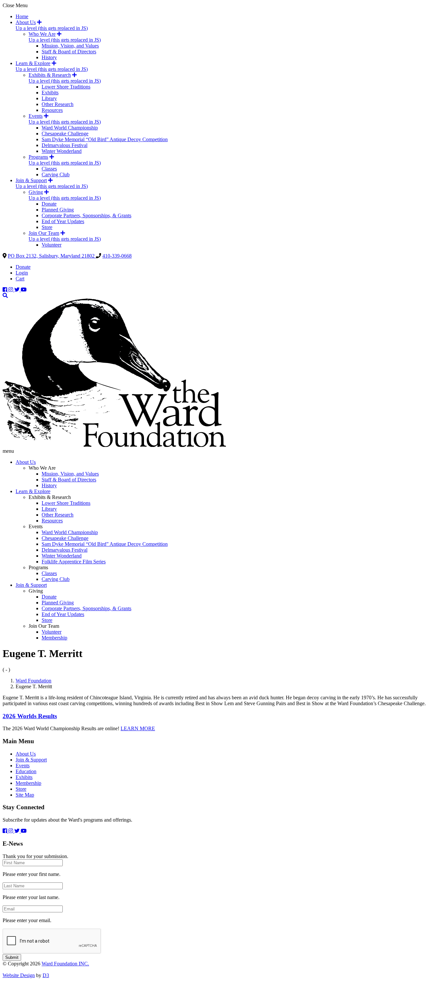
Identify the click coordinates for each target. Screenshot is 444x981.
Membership (54, 637)
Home (22, 16)
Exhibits (50, 92)
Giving (36, 192)
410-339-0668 (117, 256)
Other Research (57, 104)
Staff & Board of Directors (69, 51)
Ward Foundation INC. (65, 963)
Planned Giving (58, 209)
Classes (49, 168)
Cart (20, 278)
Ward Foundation (33, 680)
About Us (26, 22)
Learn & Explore (33, 63)
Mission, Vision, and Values (70, 45)
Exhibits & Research (50, 75)
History (49, 57)
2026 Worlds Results (30, 716)
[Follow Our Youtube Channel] (24, 289)
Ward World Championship (70, 127)
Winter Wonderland (62, 151)
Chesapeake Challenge (65, 133)
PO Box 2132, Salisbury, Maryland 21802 (52, 256)
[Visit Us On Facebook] (5, 289)
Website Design (19, 975)
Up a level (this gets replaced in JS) (52, 28)
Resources (52, 110)
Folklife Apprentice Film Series (74, 561)
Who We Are (42, 34)
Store (47, 227)
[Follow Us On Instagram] (11, 289)
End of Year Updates (63, 221)
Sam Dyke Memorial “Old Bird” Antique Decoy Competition (105, 139)
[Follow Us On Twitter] (17, 289)
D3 (46, 975)
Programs (38, 157)
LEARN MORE (138, 728)
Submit (12, 957)
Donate (49, 204)
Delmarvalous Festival (64, 145)
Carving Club (56, 174)
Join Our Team (44, 233)
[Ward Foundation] (114, 445)
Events (36, 116)
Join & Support (31, 180)
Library (49, 98)
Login (22, 272)
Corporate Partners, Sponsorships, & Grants (86, 215)
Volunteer (51, 245)
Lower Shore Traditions (66, 86)
